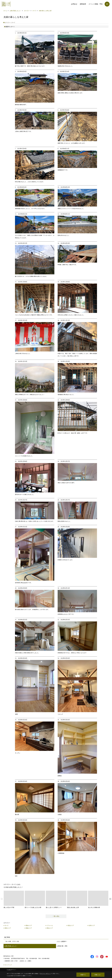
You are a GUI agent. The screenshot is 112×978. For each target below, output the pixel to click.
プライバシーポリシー (45, 973)
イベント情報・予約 (96, 4)
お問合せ (74, 4)
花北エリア (71, 925)
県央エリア (29, 925)
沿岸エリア (92, 925)
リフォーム (50, 925)
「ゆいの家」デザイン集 (11, 941)
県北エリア (50, 928)
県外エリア (8, 928)
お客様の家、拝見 (62, 946)
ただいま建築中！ (62, 941)
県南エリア (29, 928)
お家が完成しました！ (10, 946)
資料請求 (83, 4)
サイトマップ (8, 965)
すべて (6, 925)
